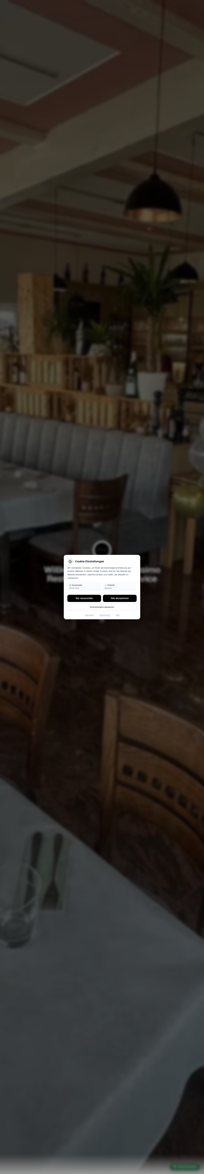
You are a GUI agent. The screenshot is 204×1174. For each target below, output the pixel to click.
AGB (117, 615)
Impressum (89, 615)
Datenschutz (104, 615)
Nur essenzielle (84, 598)
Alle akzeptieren (120, 598)
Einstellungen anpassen (102, 607)
